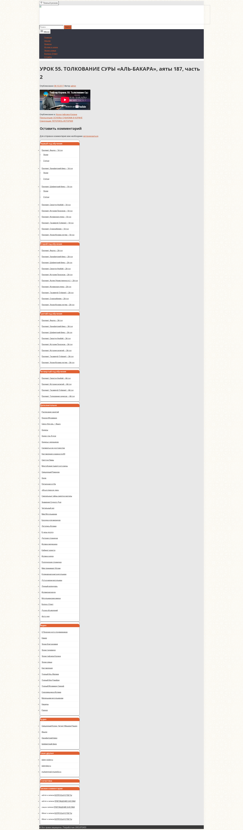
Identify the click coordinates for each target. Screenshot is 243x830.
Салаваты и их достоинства (53, 448)
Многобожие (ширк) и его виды (55, 466)
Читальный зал (48, 508)
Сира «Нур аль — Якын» (51, 424)
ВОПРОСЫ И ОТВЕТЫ (63, 795)
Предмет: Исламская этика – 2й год (56, 287)
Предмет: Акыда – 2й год (52, 251)
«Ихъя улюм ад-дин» (50, 490)
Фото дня (45, 616)
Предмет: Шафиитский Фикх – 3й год (57, 332)
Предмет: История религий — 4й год (57, 384)
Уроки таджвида (49, 650)
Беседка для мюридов (51, 520)
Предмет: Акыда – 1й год (52, 150)
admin (73, 86)
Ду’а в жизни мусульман (52, 580)
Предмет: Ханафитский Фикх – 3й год (57, 326)
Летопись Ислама (49, 526)
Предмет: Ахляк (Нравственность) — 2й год (60, 281)
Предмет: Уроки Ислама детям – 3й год (58, 363)
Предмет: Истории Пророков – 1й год (57, 211)
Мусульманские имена (51, 598)
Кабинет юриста (48, 550)
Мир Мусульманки (49, 514)
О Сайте (48, 57)
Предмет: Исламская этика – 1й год (56, 217)
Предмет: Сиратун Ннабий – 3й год (56, 338)
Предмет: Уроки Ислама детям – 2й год (58, 305)
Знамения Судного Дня (51, 502)
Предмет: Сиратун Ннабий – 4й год (56, 378)
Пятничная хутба (49, 484)
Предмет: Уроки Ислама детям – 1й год (58, 235)
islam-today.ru (47, 760)
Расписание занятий (50, 412)
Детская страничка (50, 538)
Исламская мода (49, 592)
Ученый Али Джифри (50, 680)
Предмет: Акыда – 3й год (52, 320)
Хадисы (48, 44)
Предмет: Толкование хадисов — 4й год (58, 396)
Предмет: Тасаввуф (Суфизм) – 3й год (58, 356)
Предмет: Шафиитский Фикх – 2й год (57, 263)
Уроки (45, 155)
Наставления (47, 668)
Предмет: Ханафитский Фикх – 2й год (57, 257)
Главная (48, 37)
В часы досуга (47, 532)
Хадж (44, 478)
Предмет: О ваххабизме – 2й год (55, 299)
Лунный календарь (50, 586)
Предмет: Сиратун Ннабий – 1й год (56, 205)
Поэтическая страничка (52, 562)
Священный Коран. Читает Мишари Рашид (59, 726)
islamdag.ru (46, 766)
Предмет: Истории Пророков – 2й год (57, 275)
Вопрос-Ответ (51, 54)
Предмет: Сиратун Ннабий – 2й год (56, 269)
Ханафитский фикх (49, 738)
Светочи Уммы (48, 460)
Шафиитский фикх (49, 744)
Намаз (44, 638)
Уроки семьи (50, 50)
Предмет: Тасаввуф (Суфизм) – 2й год (58, 293)
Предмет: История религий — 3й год (57, 350)
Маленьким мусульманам (52, 698)
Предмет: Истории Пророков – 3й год (57, 344)
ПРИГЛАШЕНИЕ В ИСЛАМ (65, 801)
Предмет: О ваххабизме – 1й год (55, 229)
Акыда (47, 41)
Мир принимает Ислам (51, 568)
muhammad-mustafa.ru (51, 772)
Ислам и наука (51, 47)
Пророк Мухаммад (49, 418)
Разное (45, 710)
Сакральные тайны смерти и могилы (57, 496)
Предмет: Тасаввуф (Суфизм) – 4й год (58, 390)
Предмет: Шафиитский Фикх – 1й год (57, 187)
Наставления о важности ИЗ (53, 454)
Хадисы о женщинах (50, 442)
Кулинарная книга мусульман (54, 574)
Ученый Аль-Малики (50, 674)
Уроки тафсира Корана (66, 114)
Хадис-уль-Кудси (49, 436)
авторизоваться (90, 136)
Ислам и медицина (49, 544)
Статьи (46, 161)
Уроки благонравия (50, 644)
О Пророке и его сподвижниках (55, 632)
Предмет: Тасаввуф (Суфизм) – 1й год (58, 223)
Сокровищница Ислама (51, 692)
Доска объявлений (50, 610)
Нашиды (45, 704)
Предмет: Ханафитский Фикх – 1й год (57, 168)
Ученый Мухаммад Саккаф (53, 686)
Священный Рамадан (51, 472)
